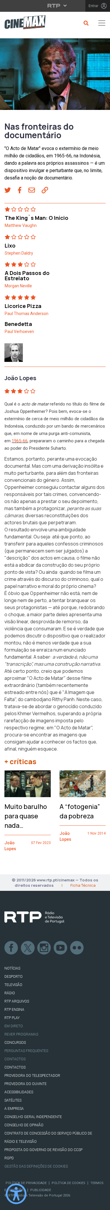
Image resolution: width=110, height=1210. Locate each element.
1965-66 (20, 441)
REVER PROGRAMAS (21, 1034)
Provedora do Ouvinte (25, 1084)
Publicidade (40, 1190)
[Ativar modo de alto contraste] (16, 1193)
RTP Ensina (14, 1010)
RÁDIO (9, 993)
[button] (11, 190)
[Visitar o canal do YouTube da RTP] (61, 948)
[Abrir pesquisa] (85, 23)
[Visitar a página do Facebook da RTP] (11, 948)
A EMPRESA (14, 1109)
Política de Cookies (68, 1183)
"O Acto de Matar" (46, 678)
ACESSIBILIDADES (18, 1092)
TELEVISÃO (13, 985)
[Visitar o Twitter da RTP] (28, 948)
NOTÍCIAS (12, 968)
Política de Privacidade (26, 1183)
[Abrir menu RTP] (55, 5)
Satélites (12, 1100)
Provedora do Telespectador (32, 1076)
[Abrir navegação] (102, 23)
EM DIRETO (13, 1026)
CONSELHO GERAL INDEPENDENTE (33, 1117)
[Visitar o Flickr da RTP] (77, 948)
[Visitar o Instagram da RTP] (44, 948)
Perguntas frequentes (26, 1051)
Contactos (15, 1059)
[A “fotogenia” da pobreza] (83, 783)
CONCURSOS (15, 1043)
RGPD (9, 1158)
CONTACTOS (15, 1067)
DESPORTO (13, 977)
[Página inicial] (22, 23)
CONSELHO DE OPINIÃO (23, 1125)
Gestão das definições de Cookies (36, 1166)
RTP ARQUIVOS (16, 1001)
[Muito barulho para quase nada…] (27, 783)
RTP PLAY (12, 1018)
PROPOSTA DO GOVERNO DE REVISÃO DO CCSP (43, 1150)
